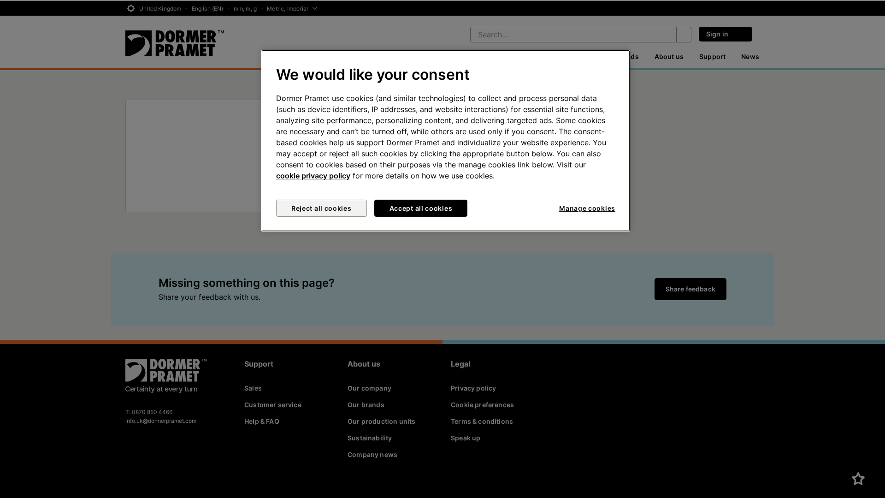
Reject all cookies (321, 208)
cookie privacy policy (313, 175)
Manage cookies (587, 208)
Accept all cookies (421, 208)
